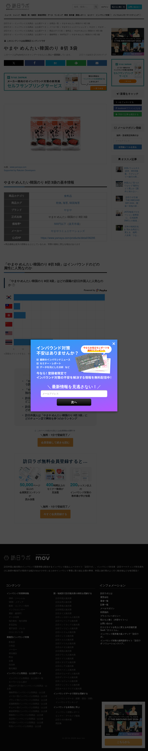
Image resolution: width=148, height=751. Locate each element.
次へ (74, 402)
